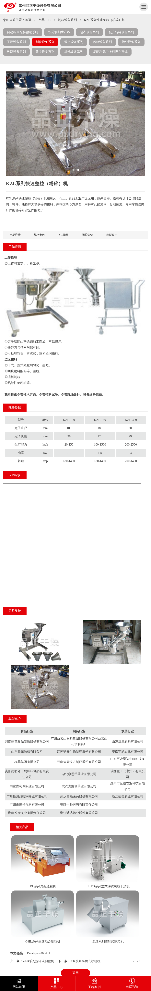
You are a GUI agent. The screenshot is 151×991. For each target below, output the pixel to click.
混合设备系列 (73, 42)
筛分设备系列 (131, 42)
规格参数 (39, 234)
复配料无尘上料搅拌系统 (110, 51)
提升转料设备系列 (121, 32)
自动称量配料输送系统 (22, 32)
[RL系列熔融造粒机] (42, 836)
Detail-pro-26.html (38, 953)
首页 (28, 20)
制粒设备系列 (67, 20)
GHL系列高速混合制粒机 (42, 941)
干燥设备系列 (16, 42)
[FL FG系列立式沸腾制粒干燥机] (107, 836)
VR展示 (63, 234)
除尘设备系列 (45, 51)
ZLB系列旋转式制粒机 (108, 941)
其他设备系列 (73, 51)
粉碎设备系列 (102, 42)
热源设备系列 (16, 51)
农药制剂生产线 (59, 32)
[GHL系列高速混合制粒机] (42, 892)
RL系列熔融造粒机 (43, 886)
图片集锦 (87, 234)
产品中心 (44, 20)
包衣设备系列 (89, 32)
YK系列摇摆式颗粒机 (85, 961)
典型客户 (111, 234)
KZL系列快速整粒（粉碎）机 (104, 20)
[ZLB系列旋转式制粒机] (107, 892)
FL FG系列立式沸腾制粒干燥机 (108, 886)
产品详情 (15, 234)
